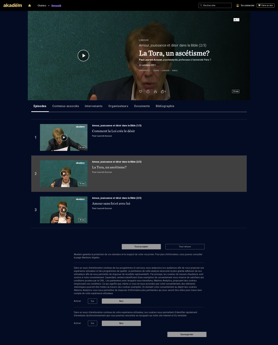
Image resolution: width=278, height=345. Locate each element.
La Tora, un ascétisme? (109, 167)
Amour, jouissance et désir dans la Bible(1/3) (116, 125)
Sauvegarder (186, 334)
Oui (92, 301)
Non (121, 301)
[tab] (40, 106)
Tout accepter (141, 246)
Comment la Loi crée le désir (113, 131)
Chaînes (42, 5)
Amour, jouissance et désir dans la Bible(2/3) (172, 45)
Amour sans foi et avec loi (111, 203)
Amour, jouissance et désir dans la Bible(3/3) (116, 198)
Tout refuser (185, 246)
